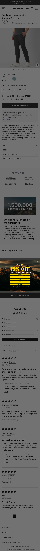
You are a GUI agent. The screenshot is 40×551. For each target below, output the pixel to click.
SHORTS (20, 274)
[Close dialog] (37, 262)
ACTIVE (20, 284)
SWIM (20, 281)
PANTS (20, 276)
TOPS (20, 279)
